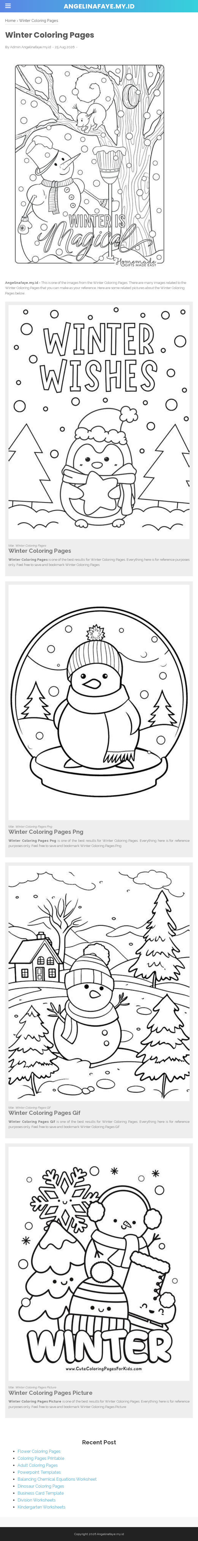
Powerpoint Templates (39, 1472)
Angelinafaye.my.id (99, 6)
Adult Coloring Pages (38, 1465)
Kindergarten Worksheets (41, 1507)
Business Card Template (41, 1493)
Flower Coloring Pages (39, 1451)
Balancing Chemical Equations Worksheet (57, 1479)
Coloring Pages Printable (41, 1458)
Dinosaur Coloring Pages (41, 1486)
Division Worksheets (37, 1500)
